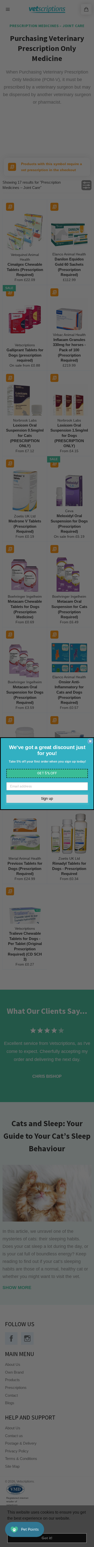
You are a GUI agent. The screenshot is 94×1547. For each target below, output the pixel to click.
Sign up (47, 798)
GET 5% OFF (47, 773)
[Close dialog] (90, 741)
